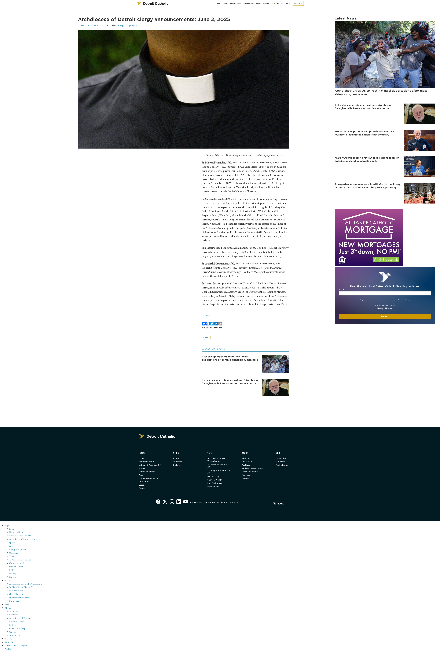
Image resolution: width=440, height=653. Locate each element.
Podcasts (177, 462)
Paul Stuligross (214, 483)
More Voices (213, 486)
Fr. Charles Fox (16, 590)
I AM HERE (15, 569)
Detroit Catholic (88, 26)
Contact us (247, 462)
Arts (141, 475)
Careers (245, 478)
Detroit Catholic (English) (16, 645)
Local (218, 3)
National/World (235, 3)
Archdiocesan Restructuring (22, 539)
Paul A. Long (213, 476)
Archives (246, 465)
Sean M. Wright (214, 480)
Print (206, 337)
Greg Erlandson (16, 594)
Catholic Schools (147, 472)
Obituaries (144, 482)
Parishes (246, 475)
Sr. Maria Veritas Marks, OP (218, 465)
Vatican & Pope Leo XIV (252, 3)
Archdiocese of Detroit (253, 468)
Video (176, 458)
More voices (14, 600)
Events (225, 3)
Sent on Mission (16, 566)
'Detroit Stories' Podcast (20, 559)
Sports (142, 468)
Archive (8, 649)
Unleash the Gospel (18, 628)
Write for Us (282, 465)
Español (266, 3)
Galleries (177, 465)
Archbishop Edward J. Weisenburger (217, 459)
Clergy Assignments (127, 26)
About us (246, 458)
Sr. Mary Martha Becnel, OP (218, 471)
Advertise (280, 462)
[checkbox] (385, 308)
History (12, 573)
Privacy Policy (379, 300)
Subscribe (298, 3)
